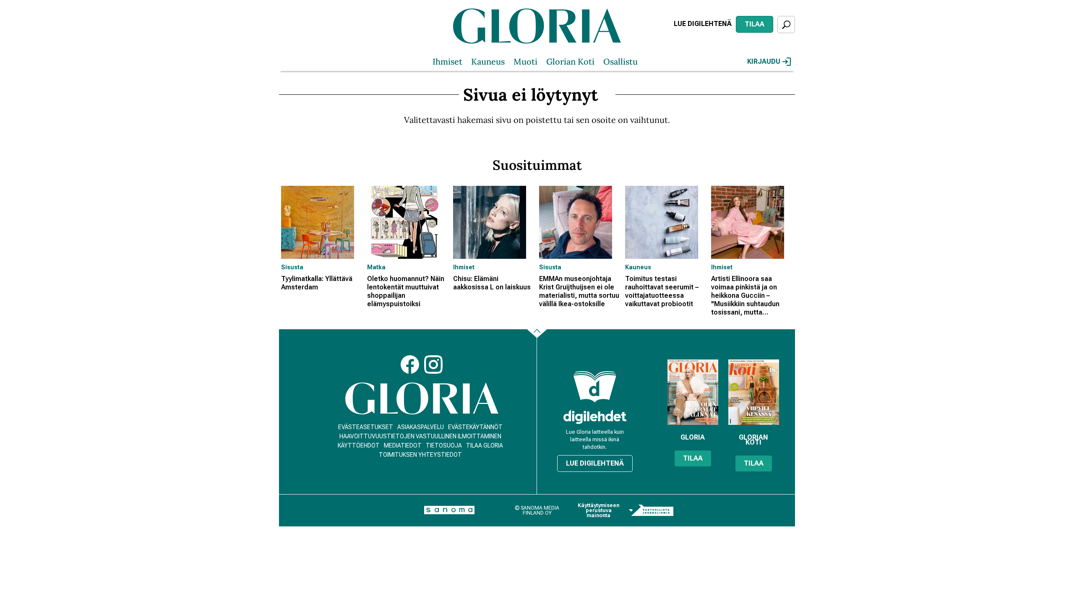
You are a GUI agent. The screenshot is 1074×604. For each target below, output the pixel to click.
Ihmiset (447, 61)
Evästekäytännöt (475, 427)
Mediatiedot (403, 445)
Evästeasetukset (365, 427)
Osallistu (620, 61)
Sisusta (292, 267)
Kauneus (488, 61)
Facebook (410, 364)
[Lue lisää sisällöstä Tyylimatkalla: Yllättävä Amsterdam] (322, 222)
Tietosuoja (444, 445)
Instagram (433, 364)
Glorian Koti (570, 61)
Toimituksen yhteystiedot (420, 454)
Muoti (525, 61)
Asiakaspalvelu (420, 427)
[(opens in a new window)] (594, 416)
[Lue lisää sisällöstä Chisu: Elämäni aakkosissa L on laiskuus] (494, 222)
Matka (376, 267)
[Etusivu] (421, 399)
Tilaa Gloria (484, 445)
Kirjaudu (763, 61)
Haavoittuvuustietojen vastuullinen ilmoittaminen (420, 436)
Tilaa (754, 24)
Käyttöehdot (359, 445)
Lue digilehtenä (703, 24)
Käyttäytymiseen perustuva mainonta (598, 510)
